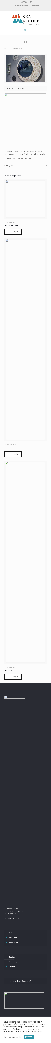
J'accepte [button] (29, 1037)
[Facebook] (23, 8)
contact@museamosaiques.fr (27, 5)
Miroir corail (8, 670)
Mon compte (14, 962)
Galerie (12, 933)
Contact (12, 966)
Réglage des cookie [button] (13, 1037)
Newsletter (13, 942)
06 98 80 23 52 (26, 2)
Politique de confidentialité (20, 981)
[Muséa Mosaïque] (25, 18)
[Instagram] (27, 8)
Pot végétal (8, 448)
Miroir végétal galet (11, 225)
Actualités (13, 937)
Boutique (12, 957)
